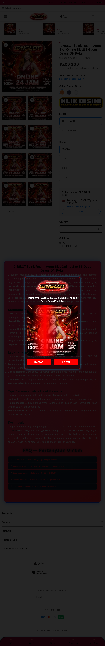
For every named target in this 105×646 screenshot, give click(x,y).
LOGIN (66, 362)
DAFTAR (38, 362)
